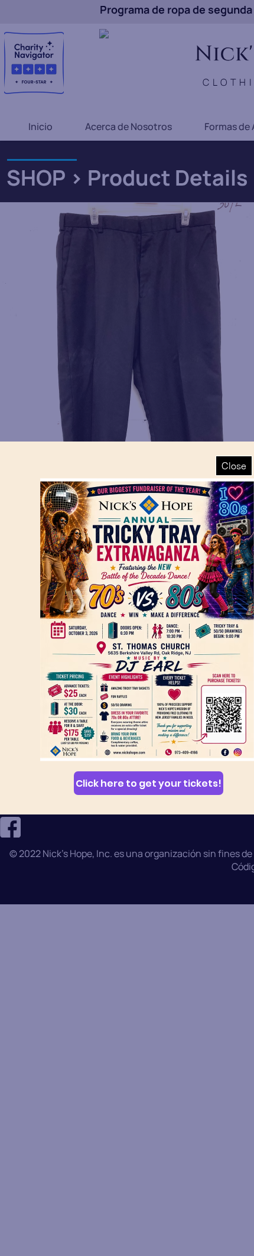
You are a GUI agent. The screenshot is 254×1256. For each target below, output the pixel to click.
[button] (234, 466)
